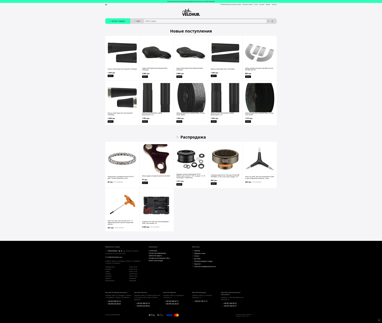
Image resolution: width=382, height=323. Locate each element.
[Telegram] (119, 251)
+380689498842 (112, 251)
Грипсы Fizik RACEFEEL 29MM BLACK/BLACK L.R (152, 114)
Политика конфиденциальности (205, 266)
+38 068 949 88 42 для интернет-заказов (230, 4)
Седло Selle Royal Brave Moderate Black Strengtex (189, 69)
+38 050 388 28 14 (114, 301)
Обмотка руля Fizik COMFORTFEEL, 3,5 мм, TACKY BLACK (190, 114)
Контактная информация (157, 253)
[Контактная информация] (379, 320)
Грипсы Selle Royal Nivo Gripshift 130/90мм (122, 69)
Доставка (262, 4)
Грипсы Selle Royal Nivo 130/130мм (222, 69)
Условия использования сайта (159, 258)
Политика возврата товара (203, 261)
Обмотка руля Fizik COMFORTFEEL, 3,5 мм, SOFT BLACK (259, 114)
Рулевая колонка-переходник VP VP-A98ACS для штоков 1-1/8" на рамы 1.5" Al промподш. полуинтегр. (190, 176)
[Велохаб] (191, 12)
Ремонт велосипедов (156, 261)
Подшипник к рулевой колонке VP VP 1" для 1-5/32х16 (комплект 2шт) (121, 177)
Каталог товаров (118, 21)
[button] (106, 4)
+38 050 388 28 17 (172, 301)
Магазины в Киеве (247, 4)
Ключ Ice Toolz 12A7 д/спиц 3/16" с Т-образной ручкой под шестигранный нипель (120, 222)
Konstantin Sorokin (241, 316)
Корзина (197, 251)
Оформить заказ (199, 253)
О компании (153, 251)
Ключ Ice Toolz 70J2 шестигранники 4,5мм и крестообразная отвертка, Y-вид (259, 177)
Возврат (268, 4)
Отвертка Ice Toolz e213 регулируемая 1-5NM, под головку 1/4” (156, 222)
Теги (138, 21)
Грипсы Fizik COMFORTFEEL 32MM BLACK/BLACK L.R (222, 114)
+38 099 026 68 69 (114, 304)
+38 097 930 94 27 (230, 306)
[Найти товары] (268, 21)
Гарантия (274, 4)
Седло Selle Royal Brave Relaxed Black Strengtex (154, 69)
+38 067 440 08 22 (230, 303)
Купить (111, 76)
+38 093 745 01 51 (201, 301)
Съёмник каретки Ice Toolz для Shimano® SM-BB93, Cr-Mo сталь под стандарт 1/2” (225, 176)
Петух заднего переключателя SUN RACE (156, 176)
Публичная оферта (155, 256)
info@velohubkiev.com (114, 257)
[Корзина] (273, 21)
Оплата (256, 4)
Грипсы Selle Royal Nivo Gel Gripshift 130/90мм (120, 114)
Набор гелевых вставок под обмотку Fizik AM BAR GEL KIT (259, 69)
